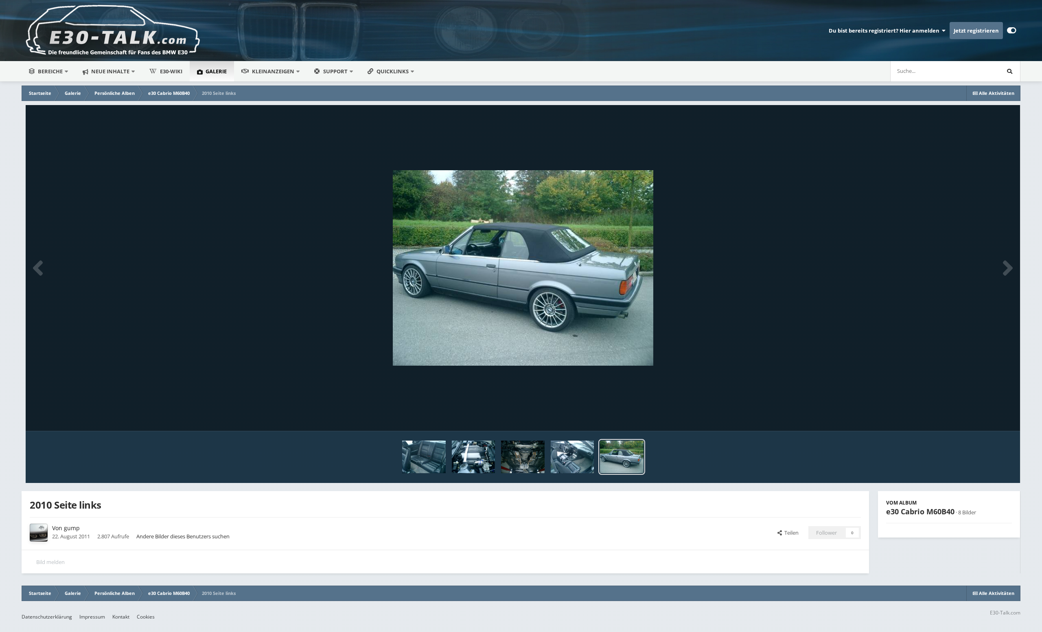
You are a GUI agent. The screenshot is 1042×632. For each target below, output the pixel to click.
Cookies (146, 616)
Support (335, 71)
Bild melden (50, 562)
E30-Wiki (171, 71)
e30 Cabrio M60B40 (920, 511)
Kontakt (120, 616)
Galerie (215, 71)
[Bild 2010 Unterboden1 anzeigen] (523, 457)
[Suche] (1010, 71)
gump (72, 528)
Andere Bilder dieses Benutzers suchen (183, 536)
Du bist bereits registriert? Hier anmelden (885, 30)
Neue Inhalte (109, 71)
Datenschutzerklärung (47, 616)
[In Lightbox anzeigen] (523, 268)
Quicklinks (393, 71)
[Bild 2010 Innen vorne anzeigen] (572, 457)
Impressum (92, 616)
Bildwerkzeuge (984, 416)
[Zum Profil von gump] (39, 533)
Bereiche (50, 71)
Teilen (790, 532)
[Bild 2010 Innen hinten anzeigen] (424, 457)
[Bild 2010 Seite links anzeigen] (622, 457)
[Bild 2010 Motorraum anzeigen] (473, 457)
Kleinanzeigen (273, 71)
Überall (980, 71)
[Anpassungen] (1011, 30)
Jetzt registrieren (976, 30)
